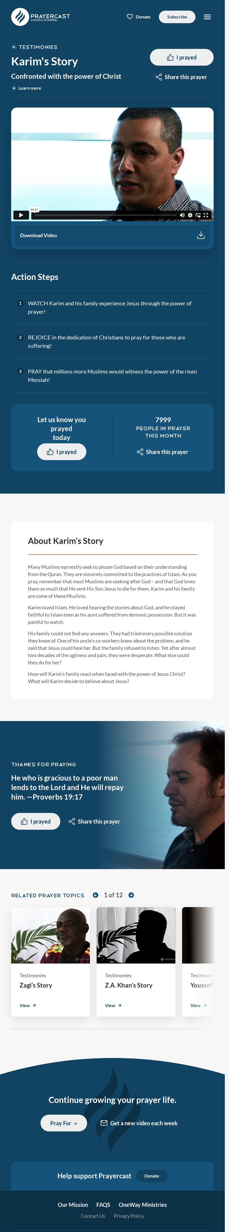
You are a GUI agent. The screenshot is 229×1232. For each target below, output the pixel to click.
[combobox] (182, 76)
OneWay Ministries (143, 1204)
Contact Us (93, 1216)
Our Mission (73, 1204)
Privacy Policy (129, 1216)
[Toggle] (207, 17)
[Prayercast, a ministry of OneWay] (40, 17)
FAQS (103, 1204)
